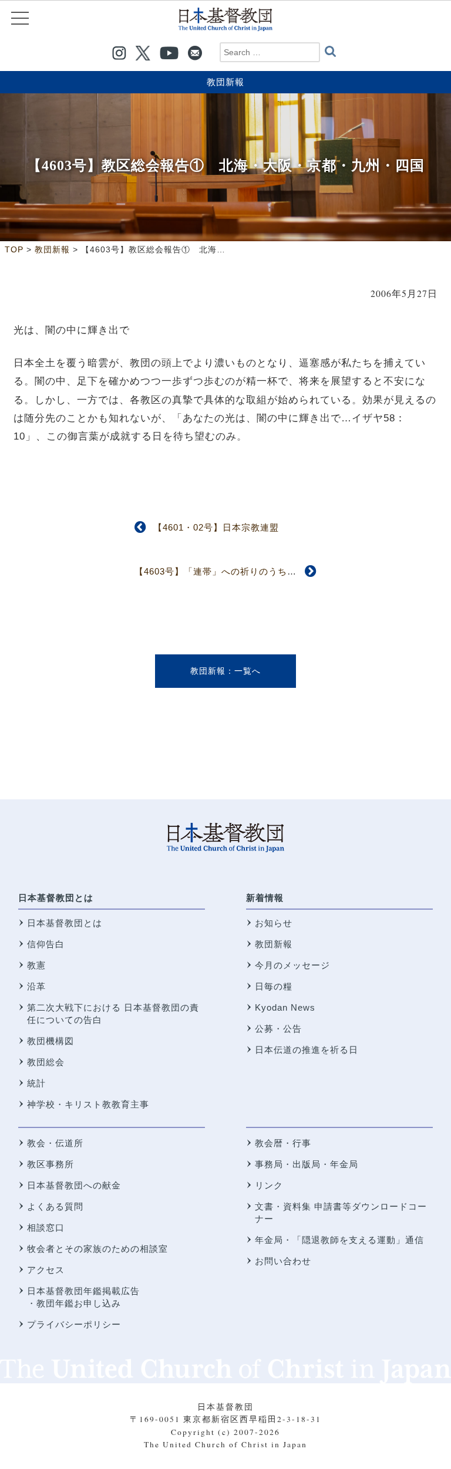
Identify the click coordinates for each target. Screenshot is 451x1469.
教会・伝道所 (55, 1143)
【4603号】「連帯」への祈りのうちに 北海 (229, 571)
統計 (36, 1083)
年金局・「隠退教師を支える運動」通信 (339, 1240)
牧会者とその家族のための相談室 (97, 1249)
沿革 (36, 986)
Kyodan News (285, 1007)
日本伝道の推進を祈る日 (306, 1050)
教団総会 (46, 1062)
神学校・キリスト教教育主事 (88, 1104)
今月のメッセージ (292, 965)
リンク (269, 1185)
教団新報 (225, 82)
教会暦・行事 (283, 1143)
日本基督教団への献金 (74, 1185)
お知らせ (273, 923)
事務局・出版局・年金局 (306, 1164)
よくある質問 (55, 1206)
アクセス (46, 1270)
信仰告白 (46, 944)
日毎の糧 (273, 986)
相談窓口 (46, 1227)
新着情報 (265, 898)
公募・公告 (278, 1029)
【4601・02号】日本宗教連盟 (216, 527)
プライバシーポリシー (74, 1324)
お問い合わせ (283, 1261)
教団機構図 (50, 1041)
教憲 (36, 965)
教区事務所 (50, 1164)
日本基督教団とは (55, 898)
